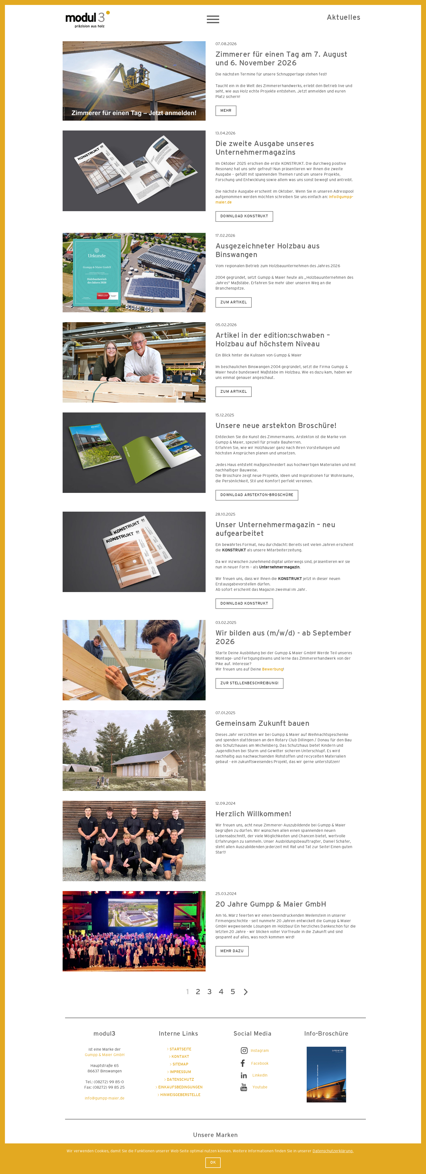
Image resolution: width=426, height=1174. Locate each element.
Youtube (259, 1087)
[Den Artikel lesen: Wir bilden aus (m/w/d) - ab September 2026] (134, 660)
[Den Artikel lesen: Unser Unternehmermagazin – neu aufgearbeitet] (134, 552)
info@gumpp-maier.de (104, 1098)
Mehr (225, 110)
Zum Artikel (233, 302)
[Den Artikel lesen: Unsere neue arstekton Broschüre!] (134, 452)
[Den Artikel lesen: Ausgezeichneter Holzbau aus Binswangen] (134, 272)
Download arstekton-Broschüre (256, 495)
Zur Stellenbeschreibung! (249, 683)
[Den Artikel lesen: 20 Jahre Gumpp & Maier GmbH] (134, 931)
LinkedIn (259, 1075)
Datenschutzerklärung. (333, 1151)
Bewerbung (272, 669)
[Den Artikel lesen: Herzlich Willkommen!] (134, 841)
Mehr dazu (232, 951)
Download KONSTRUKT (244, 216)
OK (213, 1162)
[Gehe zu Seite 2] (245, 993)
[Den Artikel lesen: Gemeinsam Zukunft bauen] (134, 750)
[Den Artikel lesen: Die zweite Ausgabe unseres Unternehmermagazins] (134, 170)
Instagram (260, 1051)
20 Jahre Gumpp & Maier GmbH (270, 904)
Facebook (259, 1063)
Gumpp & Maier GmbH (104, 1055)
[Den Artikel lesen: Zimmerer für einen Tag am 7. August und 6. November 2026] (134, 81)
